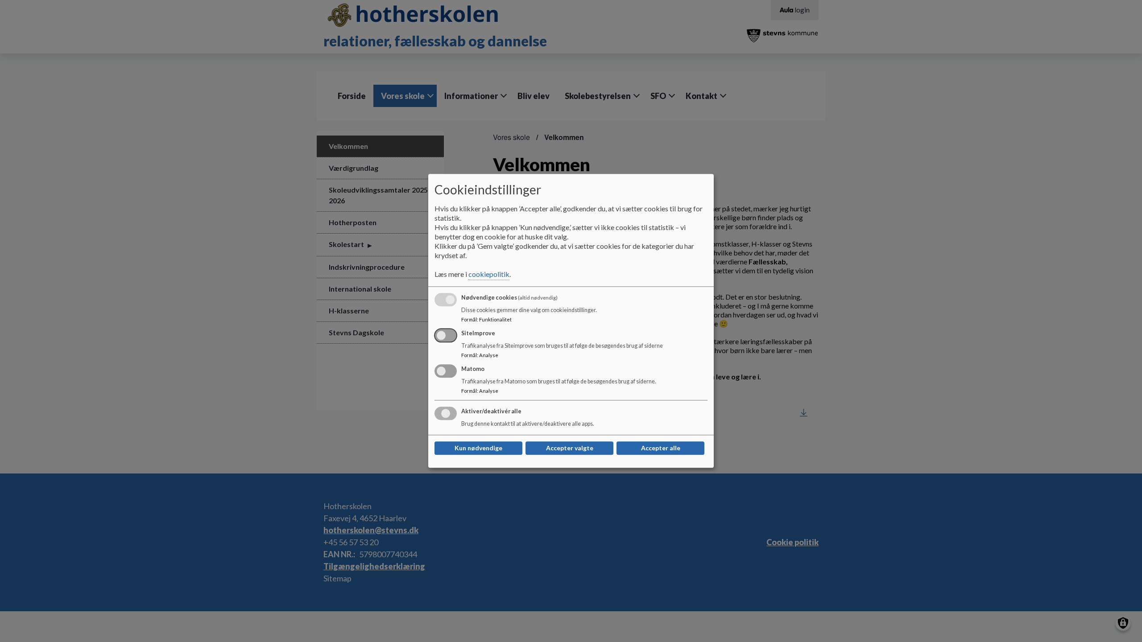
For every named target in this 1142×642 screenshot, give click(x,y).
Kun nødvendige (478, 448)
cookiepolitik (488, 274)
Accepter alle (660, 448)
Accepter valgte (569, 448)
